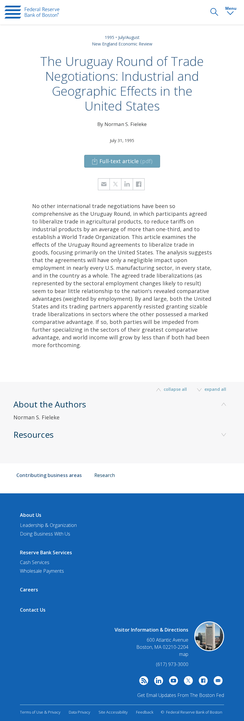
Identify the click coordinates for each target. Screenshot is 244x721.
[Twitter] (187, 682)
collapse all (175, 389)
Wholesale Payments (42, 571)
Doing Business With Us (45, 533)
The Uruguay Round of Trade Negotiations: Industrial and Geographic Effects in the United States (122, 83)
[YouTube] (172, 682)
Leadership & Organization (48, 525)
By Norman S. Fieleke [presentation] (122, 124)
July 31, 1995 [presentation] (122, 140)
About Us (30, 515)
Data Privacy (79, 712)
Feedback (144, 712)
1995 (109, 37)
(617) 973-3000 (172, 664)
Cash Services (34, 562)
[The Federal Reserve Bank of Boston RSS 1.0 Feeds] (142, 682)
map (183, 654)
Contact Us (33, 610)
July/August (129, 37)
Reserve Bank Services (46, 552)
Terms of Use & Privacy (40, 712)
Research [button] (104, 475)
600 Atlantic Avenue (167, 640)
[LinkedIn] (157, 682)
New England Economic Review (122, 44)
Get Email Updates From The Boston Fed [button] (180, 695)
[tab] (122, 419)
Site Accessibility (113, 712)
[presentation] (32, 12)
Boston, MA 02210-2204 (162, 647)
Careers (29, 589)
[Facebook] (202, 682)
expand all (214, 389)
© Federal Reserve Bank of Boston (191, 712)
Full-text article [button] (125, 161)
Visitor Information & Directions (151, 629)
